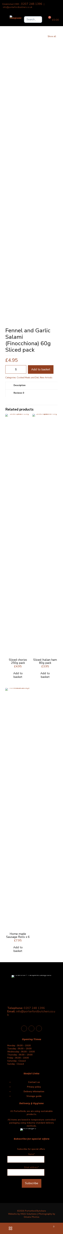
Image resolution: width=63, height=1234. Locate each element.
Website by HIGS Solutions (22, 1214)
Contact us (34, 1082)
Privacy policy (34, 1086)
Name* (31, 1154)
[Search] (39, 19)
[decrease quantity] (9, 369)
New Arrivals (46, 377)
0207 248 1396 (31, 4)
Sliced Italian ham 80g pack (45, 661)
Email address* (31, 1167)
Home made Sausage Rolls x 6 (18, 935)
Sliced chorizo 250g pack (18, 661)
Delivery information (34, 1091)
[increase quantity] (23, 369)
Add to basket (40, 369)
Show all (52, 36)
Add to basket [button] (18, 675)
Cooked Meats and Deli (28, 377)
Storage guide (34, 1096)
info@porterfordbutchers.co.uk (17, 7)
